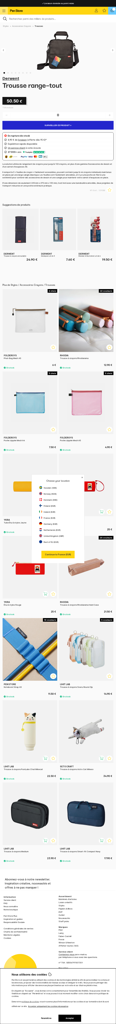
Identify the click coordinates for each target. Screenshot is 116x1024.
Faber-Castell (65, 936)
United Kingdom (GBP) (54, 536)
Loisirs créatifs (65, 902)
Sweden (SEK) (50, 488)
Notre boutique (11, 909)
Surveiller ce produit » (58, 125)
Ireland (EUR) (49, 512)
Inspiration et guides (13, 919)
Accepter (70, 1018)
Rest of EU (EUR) (51, 542)
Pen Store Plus (10, 916)
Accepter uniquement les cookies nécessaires (48, 1006)
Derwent (10, 78)
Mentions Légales (12, 935)
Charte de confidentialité (15, 931)
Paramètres (46, 1018)
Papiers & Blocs (65, 908)
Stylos (6, 26)
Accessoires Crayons (21, 26)
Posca (61, 939)
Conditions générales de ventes (18, 928)
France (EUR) (49, 518)
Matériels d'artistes (68, 899)
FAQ (5, 903)
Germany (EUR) (50, 524)
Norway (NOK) (50, 494)
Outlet (62, 915)
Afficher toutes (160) (68, 946)
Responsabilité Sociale (14, 922)
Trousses (39, 26)
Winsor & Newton (67, 942)
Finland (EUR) (50, 506)
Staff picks (64, 921)
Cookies (7, 938)
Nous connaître (11, 906)
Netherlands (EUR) (52, 530)
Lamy (61, 933)
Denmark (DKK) (50, 500)
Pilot (61, 930)
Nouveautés (64, 918)
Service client (10, 900)
